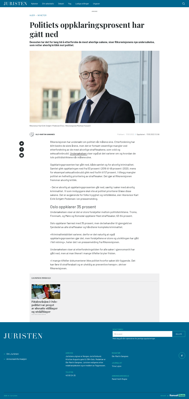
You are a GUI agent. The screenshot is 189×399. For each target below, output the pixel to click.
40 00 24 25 (71, 375)
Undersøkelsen (78, 153)
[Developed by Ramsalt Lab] (177, 395)
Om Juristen (12, 353)
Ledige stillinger (82, 3)
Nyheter (34, 3)
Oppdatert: (141, 134)
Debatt (61, 3)
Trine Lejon (116, 366)
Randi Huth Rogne (119, 379)
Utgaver (96, 3)
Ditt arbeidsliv (48, 3)
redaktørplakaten (73, 365)
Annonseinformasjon (16, 359)
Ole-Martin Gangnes (45, 134)
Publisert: (121, 134)
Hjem (32, 15)
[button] (21, 143)
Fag (69, 3)
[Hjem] (15, 3)
